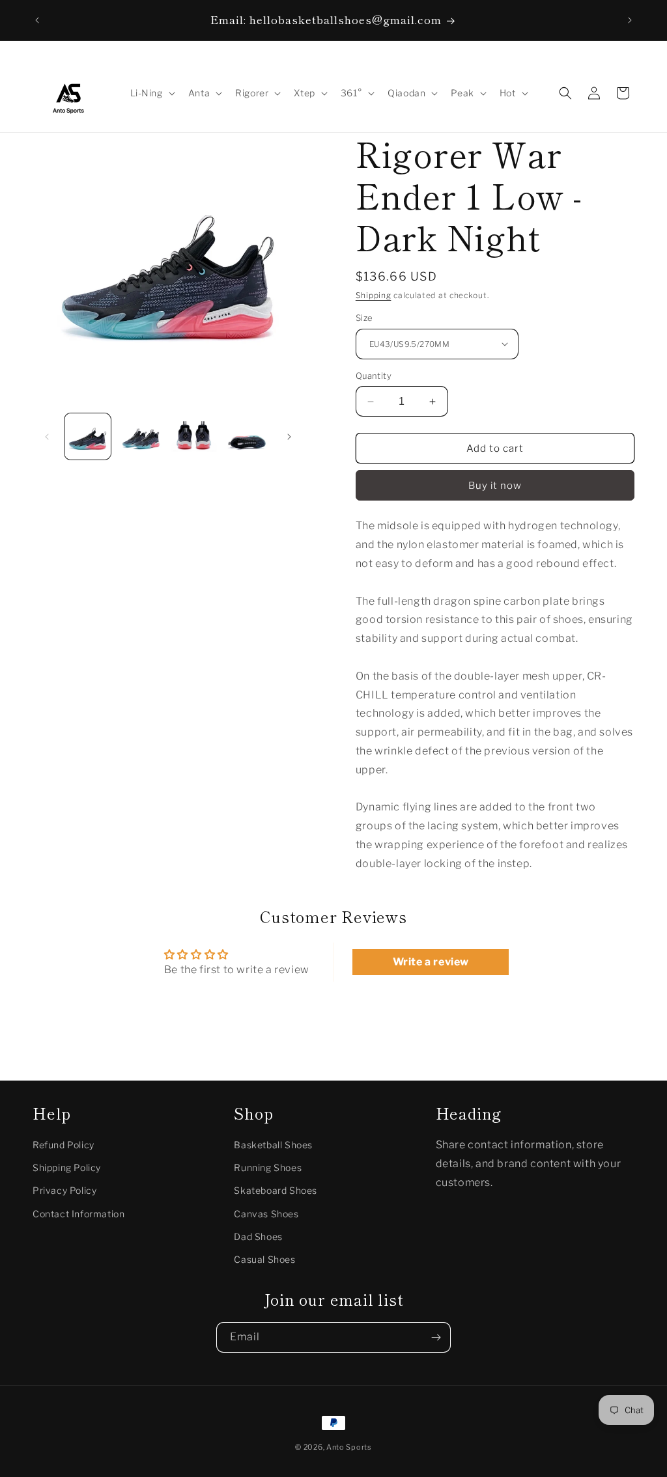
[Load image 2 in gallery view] (140, 436)
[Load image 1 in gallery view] (87, 436)
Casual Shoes (264, 1259)
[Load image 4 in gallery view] (246, 436)
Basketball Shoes (273, 1144)
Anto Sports (349, 1447)
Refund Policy (63, 1144)
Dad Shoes (258, 1236)
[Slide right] (289, 436)
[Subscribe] (435, 1337)
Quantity (373, 375)
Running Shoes (268, 1167)
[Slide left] (47, 436)
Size (364, 317)
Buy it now (495, 485)
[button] (151, 93)
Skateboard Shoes (275, 1190)
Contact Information (78, 1213)
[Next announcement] (630, 20)
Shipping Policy (67, 1167)
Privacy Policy (64, 1190)
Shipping (373, 295)
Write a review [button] (431, 962)
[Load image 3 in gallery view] (194, 436)
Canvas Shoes (266, 1213)
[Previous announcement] (37, 20)
